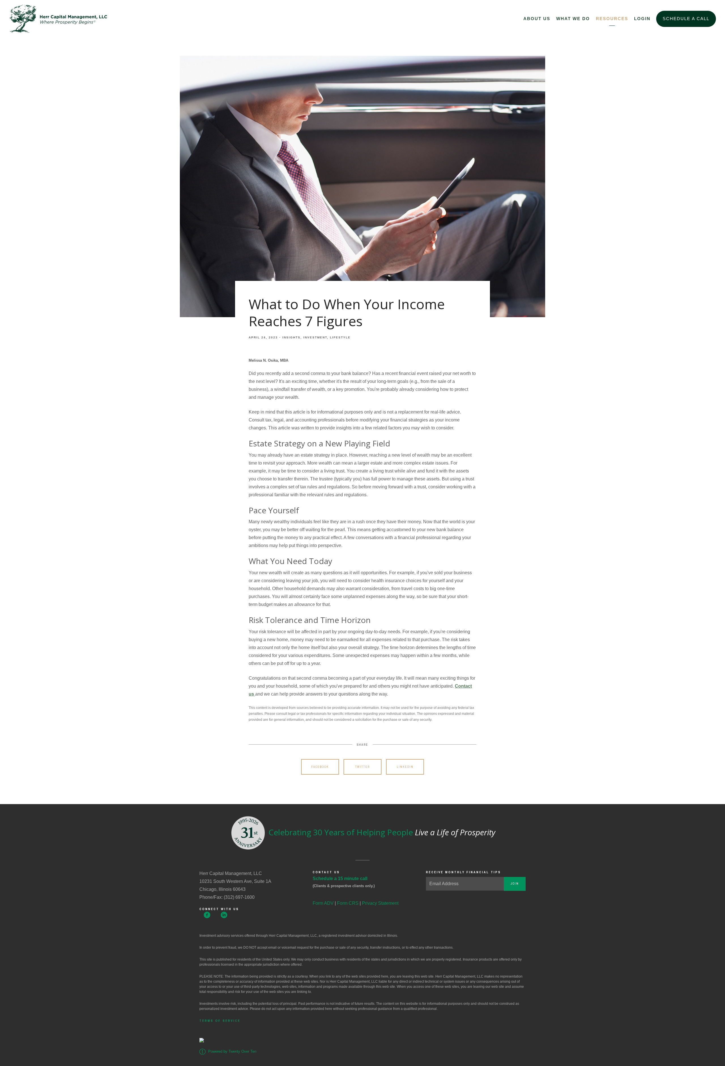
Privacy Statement (380, 903)
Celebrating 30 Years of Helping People (380, 832)
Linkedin (405, 767)
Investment (315, 337)
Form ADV (323, 903)
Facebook (320, 767)
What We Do (573, 18)
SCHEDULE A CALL (686, 18)
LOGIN (642, 18)
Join (515, 883)
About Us (536, 18)
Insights (291, 337)
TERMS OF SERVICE (219, 1020)
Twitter (362, 767)
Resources (612, 18)
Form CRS (348, 903)
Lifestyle (340, 337)
